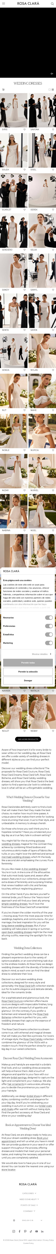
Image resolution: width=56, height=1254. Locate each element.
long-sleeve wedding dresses (17, 925)
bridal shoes (33, 1096)
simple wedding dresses (14, 904)
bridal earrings (19, 1077)
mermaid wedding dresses (16, 857)
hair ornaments (15, 1084)
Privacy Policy (48, 1240)
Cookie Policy (28, 1243)
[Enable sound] (51, 73)
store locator (8, 1169)
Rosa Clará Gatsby (33, 1039)
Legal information (35, 1240)
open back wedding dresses (17, 932)
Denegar (28, 680)
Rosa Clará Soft (27, 986)
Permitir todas (28, 663)
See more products (28, 739)
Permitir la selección (28, 671)
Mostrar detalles (40, 654)
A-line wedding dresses (34, 869)
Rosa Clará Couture (12, 1001)
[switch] (49, 626)
